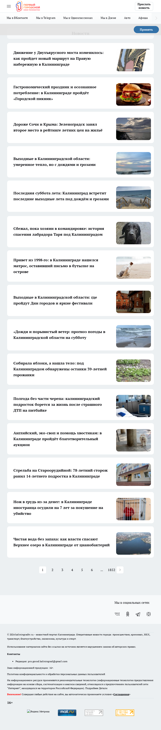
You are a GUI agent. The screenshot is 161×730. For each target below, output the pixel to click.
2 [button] (52, 570)
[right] (156, 18)
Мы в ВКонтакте (17, 18)
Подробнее (91, 688)
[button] (120, 569)
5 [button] (82, 570)
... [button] (101, 570)
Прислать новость (144, 6)
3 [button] (62, 570)
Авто (127, 18)
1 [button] (43, 570)
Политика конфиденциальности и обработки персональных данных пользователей (56, 674)
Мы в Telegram (46, 18)
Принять (146, 29)
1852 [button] (111, 570)
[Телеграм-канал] (138, 614)
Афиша (143, 18)
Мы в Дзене (108, 18)
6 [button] (92, 570)
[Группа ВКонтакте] (117, 614)
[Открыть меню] (9, 6)
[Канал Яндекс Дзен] (148, 614)
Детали (103, 688)
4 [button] (72, 570)
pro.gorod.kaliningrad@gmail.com (47, 661)
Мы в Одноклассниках (78, 18)
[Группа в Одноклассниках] (127, 614)
